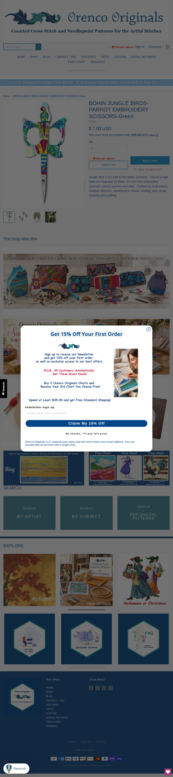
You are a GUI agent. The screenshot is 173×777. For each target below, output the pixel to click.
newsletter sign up (40, 407)
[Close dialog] (149, 329)
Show (3, 388)
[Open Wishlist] (168, 772)
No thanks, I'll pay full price (86, 433)
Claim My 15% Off (86, 423)
